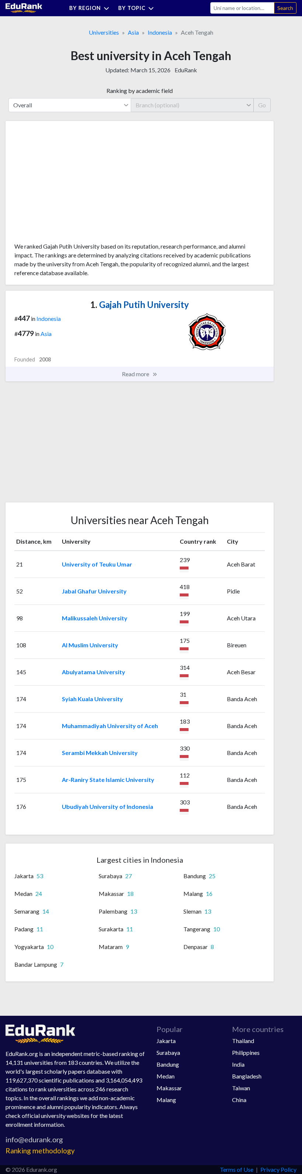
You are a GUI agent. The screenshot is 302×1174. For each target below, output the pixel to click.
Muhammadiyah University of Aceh (110, 725)
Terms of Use (236, 1169)
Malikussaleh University (94, 617)
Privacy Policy (278, 1169)
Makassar (169, 1087)
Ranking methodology (40, 1150)
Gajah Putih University (139, 304)
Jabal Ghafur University (94, 591)
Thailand (243, 1040)
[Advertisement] (70, 184)
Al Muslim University (90, 644)
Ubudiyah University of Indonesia (107, 806)
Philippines (246, 1052)
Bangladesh (246, 1076)
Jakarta (166, 1040)
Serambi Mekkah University (100, 752)
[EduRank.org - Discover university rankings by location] (24, 7)
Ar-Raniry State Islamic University (108, 779)
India (238, 1064)
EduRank (186, 69)
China (239, 1099)
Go (262, 104)
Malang (166, 1099)
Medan (166, 1076)
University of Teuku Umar (97, 564)
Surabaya (168, 1052)
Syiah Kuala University (92, 698)
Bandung (168, 1064)
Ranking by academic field (139, 90)
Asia (133, 32)
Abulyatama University (93, 671)
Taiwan (241, 1087)
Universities (104, 32)
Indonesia (160, 32)
